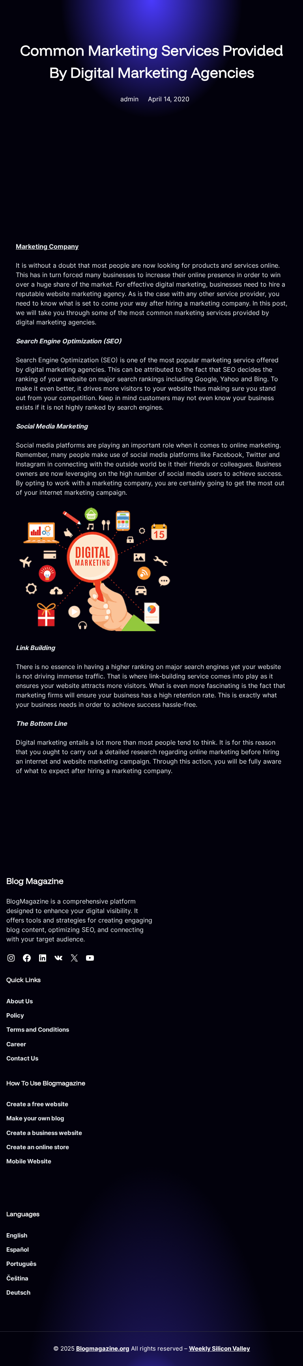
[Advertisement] (151, 182)
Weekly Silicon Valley (219, 1348)
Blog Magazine (35, 881)
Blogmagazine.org (102, 1348)
